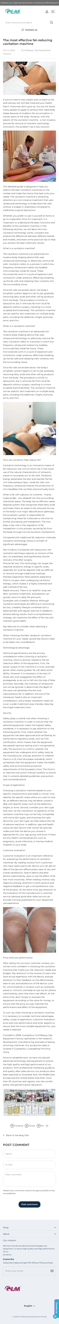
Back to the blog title (17, 1135)
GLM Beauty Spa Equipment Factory (32, 1317)
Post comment (29, 1204)
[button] (53, 12)
